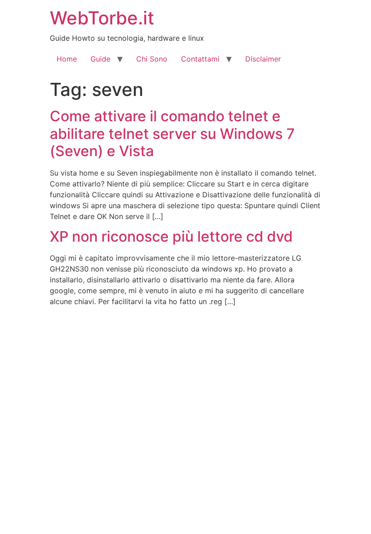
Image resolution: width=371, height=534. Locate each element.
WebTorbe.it (102, 18)
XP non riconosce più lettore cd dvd (171, 236)
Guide (100, 58)
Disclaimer (263, 58)
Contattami (200, 58)
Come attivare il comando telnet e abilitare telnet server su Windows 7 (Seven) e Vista (172, 133)
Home (67, 58)
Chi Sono (151, 58)
